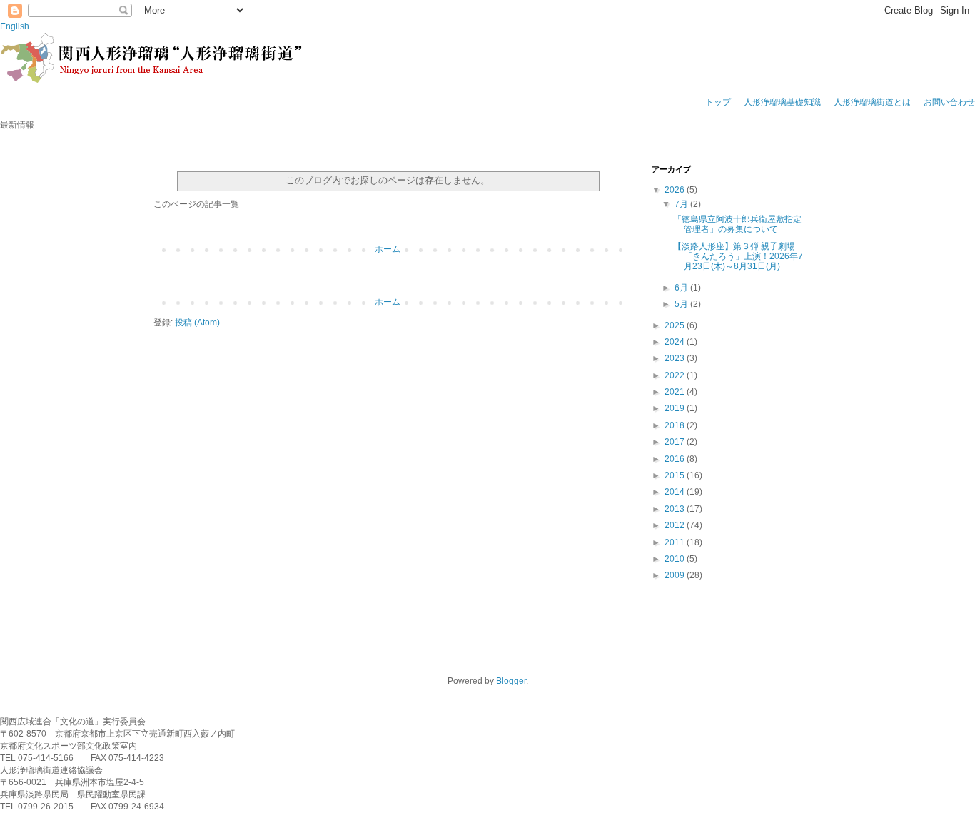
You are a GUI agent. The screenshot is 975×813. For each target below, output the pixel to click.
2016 (676, 459)
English (14, 26)
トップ (718, 102)
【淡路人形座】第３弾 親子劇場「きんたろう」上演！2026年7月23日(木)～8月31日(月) (738, 256)
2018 (676, 425)
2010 (676, 559)
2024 (676, 342)
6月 (682, 288)
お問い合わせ (949, 102)
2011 (676, 542)
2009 (676, 575)
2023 (676, 358)
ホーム (387, 249)
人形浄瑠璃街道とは (872, 102)
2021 (676, 392)
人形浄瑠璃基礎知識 (782, 102)
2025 (676, 325)
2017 (676, 442)
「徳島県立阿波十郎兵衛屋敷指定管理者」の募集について (737, 224)
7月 (682, 204)
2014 (676, 492)
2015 (676, 475)
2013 (676, 509)
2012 (676, 525)
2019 (676, 408)
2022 (676, 375)
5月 (682, 304)
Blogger (511, 681)
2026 (676, 190)
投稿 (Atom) (197, 323)
